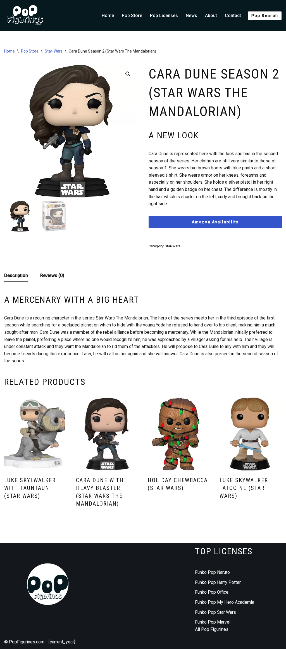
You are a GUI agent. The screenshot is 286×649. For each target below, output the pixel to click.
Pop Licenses (164, 15)
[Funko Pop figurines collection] (25, 15)
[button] (128, 74)
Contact (233, 15)
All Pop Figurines (211, 629)
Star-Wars (54, 51)
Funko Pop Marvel (212, 622)
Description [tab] (16, 275)
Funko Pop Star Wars (215, 612)
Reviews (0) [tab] (52, 275)
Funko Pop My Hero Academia (224, 602)
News (191, 15)
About (211, 15)
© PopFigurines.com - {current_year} (39, 642)
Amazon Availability (215, 222)
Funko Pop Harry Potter (218, 582)
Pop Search (264, 15)
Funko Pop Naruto (212, 572)
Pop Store (132, 15)
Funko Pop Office (211, 592)
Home (108, 15)
